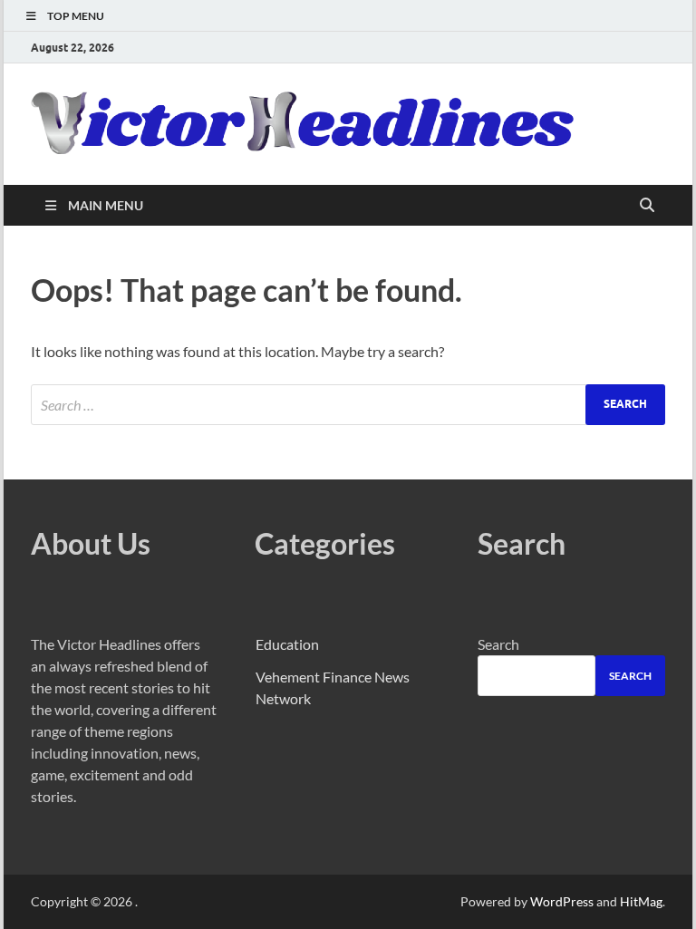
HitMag (641, 901)
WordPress (562, 901)
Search (498, 644)
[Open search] (647, 206)
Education (287, 644)
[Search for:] (348, 404)
